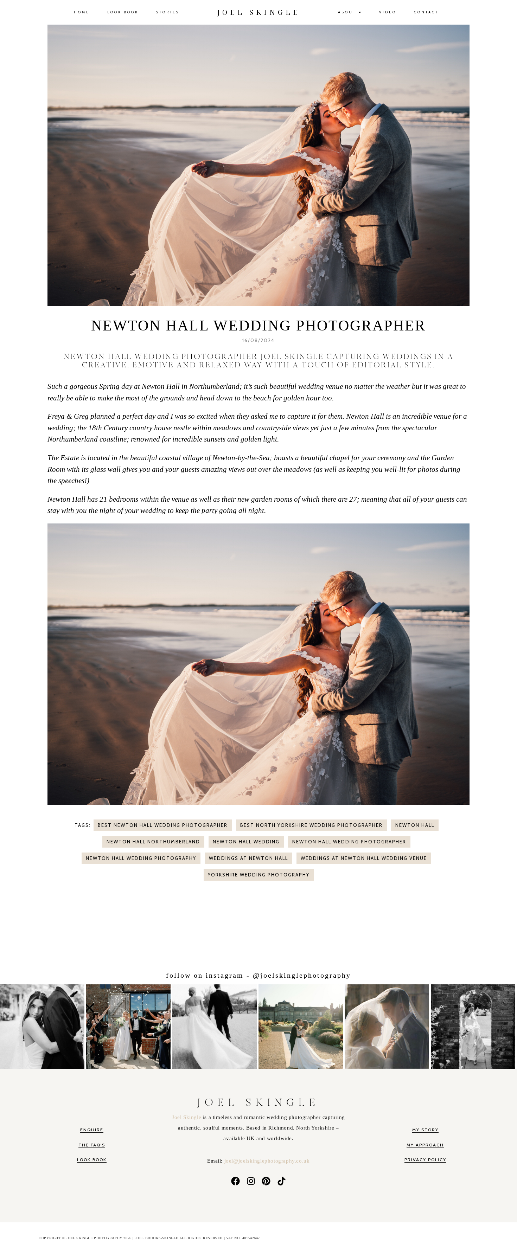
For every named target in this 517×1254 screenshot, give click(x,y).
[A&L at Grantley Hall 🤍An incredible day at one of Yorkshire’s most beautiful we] (301, 1025)
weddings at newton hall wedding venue (364, 858)
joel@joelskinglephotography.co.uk (267, 1161)
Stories (167, 12)
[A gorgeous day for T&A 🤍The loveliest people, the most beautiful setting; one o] (473, 1025)
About (347, 12)
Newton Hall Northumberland (153, 841)
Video (387, 12)
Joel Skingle (187, 1117)
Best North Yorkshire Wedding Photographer (311, 825)
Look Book (123, 12)
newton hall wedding (246, 841)
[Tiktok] (281, 1181)
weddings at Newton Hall (248, 858)
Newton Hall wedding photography (141, 858)
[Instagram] (250, 1181)
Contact (426, 12)
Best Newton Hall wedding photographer (163, 825)
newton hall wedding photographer (349, 841)
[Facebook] (235, 1181)
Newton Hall (414, 825)
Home (82, 12)
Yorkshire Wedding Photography (258, 874)
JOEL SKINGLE (258, 12)
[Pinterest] (266, 1181)
